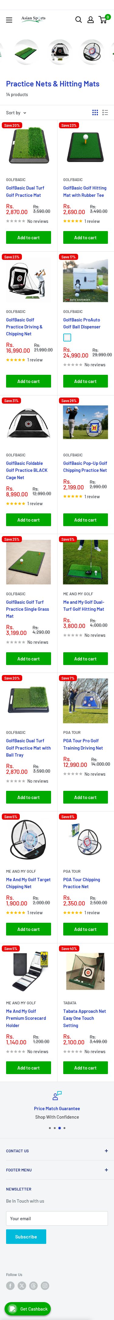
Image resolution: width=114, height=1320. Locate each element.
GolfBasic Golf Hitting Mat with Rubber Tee (84, 191)
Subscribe (26, 1236)
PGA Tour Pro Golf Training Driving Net (83, 744)
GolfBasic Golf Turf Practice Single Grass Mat (27, 609)
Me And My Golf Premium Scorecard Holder (26, 1018)
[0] (103, 19)
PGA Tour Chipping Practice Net (81, 883)
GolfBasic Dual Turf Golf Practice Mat (25, 191)
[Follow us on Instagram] (45, 1285)
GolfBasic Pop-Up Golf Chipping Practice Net (85, 466)
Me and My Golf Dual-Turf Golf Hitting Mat (83, 605)
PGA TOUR (72, 732)
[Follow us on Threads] (33, 1285)
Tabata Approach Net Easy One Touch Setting (84, 1018)
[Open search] (78, 19)
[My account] (91, 19)
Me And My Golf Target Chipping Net (28, 883)
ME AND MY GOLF (78, 593)
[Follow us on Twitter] (22, 1285)
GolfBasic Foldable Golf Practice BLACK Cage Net (26, 470)
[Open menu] (9, 20)
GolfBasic (16, 179)
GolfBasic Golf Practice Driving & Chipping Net (24, 327)
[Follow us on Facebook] (10, 1285)
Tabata (69, 1002)
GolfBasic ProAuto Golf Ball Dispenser (82, 323)
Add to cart (28, 237)
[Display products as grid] (95, 112)
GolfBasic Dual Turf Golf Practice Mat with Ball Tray (28, 747)
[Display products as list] (105, 112)
